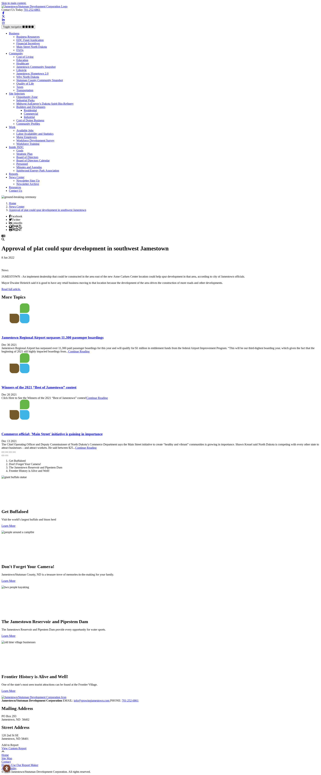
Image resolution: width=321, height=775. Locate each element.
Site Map (6, 758)
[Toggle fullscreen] (10, 452)
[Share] (6, 452)
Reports (13, 173)
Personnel (22, 163)
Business (14, 33)
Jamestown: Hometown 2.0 (32, 73)
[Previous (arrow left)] (2, 455)
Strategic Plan (24, 153)
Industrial (29, 117)
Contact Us (15, 190)
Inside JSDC (16, 147)
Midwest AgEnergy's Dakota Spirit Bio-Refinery (45, 103)
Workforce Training (27, 143)
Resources (15, 187)
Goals (19, 150)
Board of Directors (27, 157)
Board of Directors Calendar (33, 160)
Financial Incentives (28, 43)
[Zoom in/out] (14, 452)
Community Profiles (28, 123)
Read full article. (11, 289)
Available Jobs (24, 130)
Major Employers (26, 137)
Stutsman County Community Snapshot (39, 80)
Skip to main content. (13, 3)
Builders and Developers (30, 107)
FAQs (19, 50)
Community (16, 53)
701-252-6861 (32, 9)
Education (22, 60)
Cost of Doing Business (30, 120)
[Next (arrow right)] (6, 455)
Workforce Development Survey (35, 140)
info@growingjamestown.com (92, 700)
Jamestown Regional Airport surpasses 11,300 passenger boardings (52, 337)
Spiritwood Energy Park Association (37, 170)
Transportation (24, 90)
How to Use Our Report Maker (19, 765)
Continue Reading (79, 351)
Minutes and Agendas (29, 167)
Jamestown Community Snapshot (36, 66)
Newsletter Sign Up (28, 180)
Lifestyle (21, 70)
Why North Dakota (27, 76)
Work (12, 127)
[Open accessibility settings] (6, 768)
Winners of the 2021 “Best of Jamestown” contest (38, 387)
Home (5, 755)
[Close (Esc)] (2, 452)
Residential (30, 110)
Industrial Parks (25, 100)
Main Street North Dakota (31, 46)
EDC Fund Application (30, 40)
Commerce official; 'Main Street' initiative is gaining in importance (52, 434)
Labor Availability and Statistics (35, 133)
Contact (6, 761)
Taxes (19, 86)
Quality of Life (25, 83)
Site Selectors (17, 93)
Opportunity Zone (27, 97)
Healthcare (22, 63)
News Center (16, 177)
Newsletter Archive (27, 184)
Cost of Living (24, 56)
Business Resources (28, 36)
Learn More (8, 525)
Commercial (31, 113)
